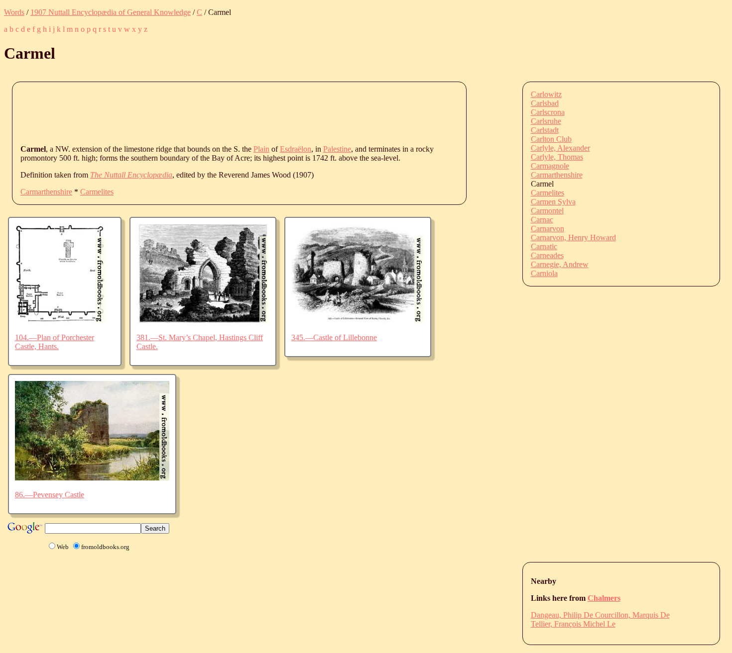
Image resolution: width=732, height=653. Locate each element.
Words (14, 12)
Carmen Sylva (553, 201)
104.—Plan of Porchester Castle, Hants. (54, 342)
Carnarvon (547, 228)
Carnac (542, 219)
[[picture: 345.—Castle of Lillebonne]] (357, 320)
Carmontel (547, 210)
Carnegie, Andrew (560, 264)
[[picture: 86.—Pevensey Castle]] (92, 477)
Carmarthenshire (46, 191)
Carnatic (544, 246)
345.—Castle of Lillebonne (334, 337)
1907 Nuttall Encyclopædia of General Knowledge (110, 12)
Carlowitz (546, 94)
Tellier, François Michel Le (573, 624)
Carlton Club (551, 139)
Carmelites (97, 191)
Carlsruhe (546, 121)
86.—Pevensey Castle (49, 494)
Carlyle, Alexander (560, 148)
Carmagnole (550, 166)
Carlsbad (545, 103)
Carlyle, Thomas (557, 157)
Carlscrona (548, 112)
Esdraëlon (295, 149)
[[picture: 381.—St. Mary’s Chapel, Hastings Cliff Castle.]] (202, 320)
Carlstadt (545, 130)
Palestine (337, 149)
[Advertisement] (201, 112)
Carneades (547, 255)
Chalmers (604, 598)
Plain (261, 149)
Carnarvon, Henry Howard (573, 237)
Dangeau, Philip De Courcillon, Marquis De (600, 615)
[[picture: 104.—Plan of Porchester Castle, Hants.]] (60, 320)
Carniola (544, 273)
